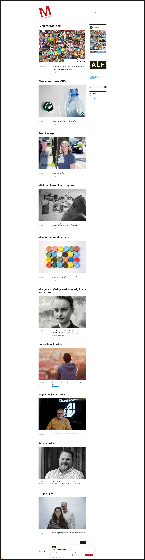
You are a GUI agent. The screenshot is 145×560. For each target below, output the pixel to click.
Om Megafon (98, 12)
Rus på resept (47, 133)
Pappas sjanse (47, 493)
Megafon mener (41, 384)
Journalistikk (41, 121)
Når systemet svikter (51, 344)
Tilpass (82, 554)
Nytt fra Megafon (42, 67)
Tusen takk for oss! (50, 25)
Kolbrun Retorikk (57, 557)
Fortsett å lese (55, 72)
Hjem (92, 12)
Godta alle (89, 554)
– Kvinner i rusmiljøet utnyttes (56, 185)
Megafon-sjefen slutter (52, 394)
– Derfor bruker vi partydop (55, 237)
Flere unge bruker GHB (52, 81)
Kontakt (104, 12)
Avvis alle (75, 554)
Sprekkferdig (46, 443)
